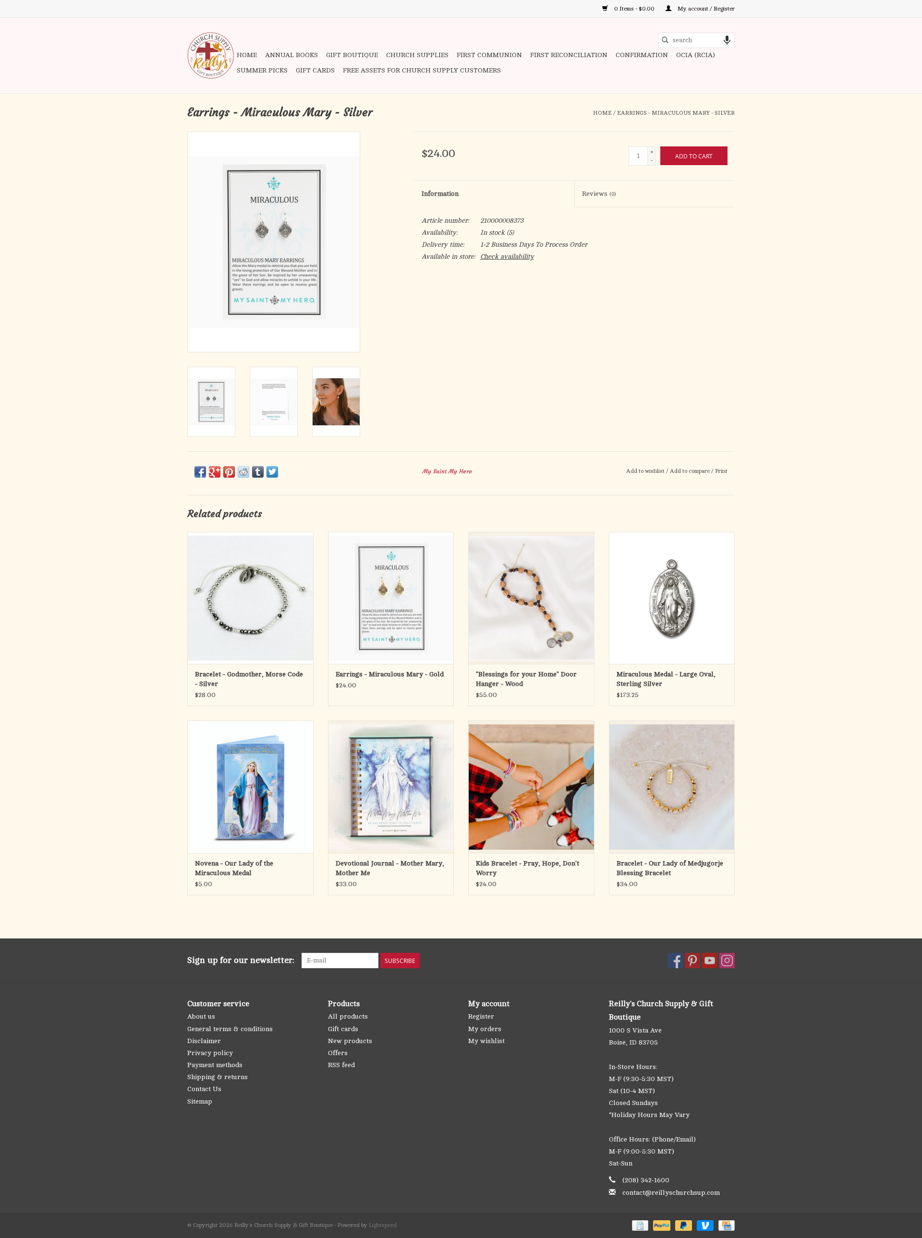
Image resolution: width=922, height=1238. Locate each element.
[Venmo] (704, 1225)
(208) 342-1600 (645, 1180)
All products (348, 1016)
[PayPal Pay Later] (682, 1225)
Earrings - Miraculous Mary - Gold (390, 674)
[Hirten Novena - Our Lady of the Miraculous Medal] (250, 787)
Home (247, 55)
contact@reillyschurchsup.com (671, 1192)
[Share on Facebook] (200, 472)
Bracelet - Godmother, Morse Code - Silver (249, 679)
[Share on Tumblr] (258, 472)
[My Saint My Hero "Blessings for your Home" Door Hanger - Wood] (531, 598)
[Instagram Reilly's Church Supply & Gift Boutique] (727, 960)
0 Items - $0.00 (634, 8)
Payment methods (215, 1065)
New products (350, 1041)
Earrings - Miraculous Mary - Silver (676, 112)
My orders (484, 1029)
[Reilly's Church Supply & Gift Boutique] (210, 55)
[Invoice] (639, 1225)
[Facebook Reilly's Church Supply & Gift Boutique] (675, 960)
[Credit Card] (725, 1225)
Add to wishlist (646, 471)
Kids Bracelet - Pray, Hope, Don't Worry (527, 868)
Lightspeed (383, 1225)
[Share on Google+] (214, 472)
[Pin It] (229, 472)
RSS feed (341, 1065)
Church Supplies (417, 55)
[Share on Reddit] (243, 472)
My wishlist (486, 1041)
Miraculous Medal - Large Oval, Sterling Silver (666, 679)
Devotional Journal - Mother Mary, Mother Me (390, 868)
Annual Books (291, 55)
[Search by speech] (727, 40)
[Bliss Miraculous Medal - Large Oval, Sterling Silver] (672, 598)
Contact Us (204, 1089)
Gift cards (315, 70)
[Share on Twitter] (272, 472)
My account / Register (705, 8)
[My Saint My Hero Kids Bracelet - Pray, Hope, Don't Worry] (531, 787)
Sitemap (199, 1101)
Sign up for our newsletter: (240, 960)
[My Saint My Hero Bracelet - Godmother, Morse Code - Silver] (250, 598)
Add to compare (690, 471)
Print (721, 471)
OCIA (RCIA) (695, 55)
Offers (338, 1053)
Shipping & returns (217, 1077)
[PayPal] (660, 1225)
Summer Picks (262, 70)
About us (201, 1016)
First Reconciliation (568, 55)
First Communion (489, 55)
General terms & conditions (230, 1029)
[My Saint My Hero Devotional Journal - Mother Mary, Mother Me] (391, 787)
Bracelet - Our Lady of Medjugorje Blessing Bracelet (670, 868)
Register (481, 1016)
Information (440, 193)
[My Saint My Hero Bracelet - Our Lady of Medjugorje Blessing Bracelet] (672, 787)
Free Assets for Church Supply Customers (422, 70)
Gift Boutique (352, 55)
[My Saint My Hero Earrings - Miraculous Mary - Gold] (391, 598)
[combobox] (696, 40)
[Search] (665, 40)
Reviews (599, 193)
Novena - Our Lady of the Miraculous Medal (234, 868)
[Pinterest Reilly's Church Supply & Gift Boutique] (692, 960)
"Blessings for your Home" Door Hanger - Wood (526, 679)
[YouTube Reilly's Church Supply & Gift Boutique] (709, 960)
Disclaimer (204, 1041)
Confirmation (642, 55)
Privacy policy (210, 1053)
